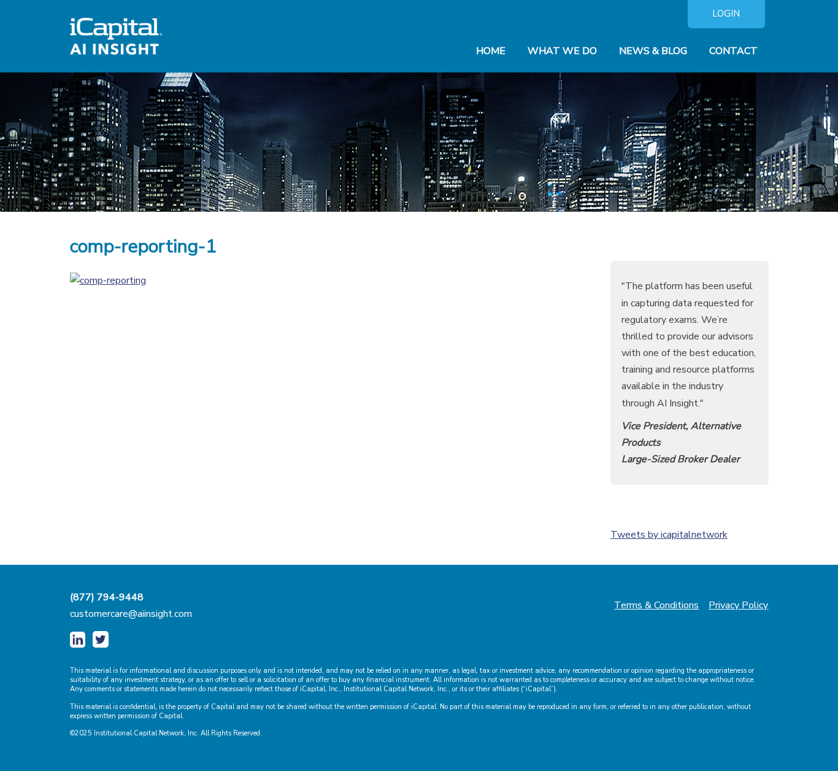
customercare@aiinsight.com (131, 614)
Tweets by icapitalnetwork (669, 534)
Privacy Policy (738, 605)
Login (726, 13)
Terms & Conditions (656, 605)
